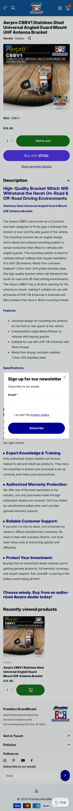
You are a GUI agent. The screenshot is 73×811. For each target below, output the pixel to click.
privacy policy (40, 414)
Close (64, 377)
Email (13, 394)
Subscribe (36, 428)
